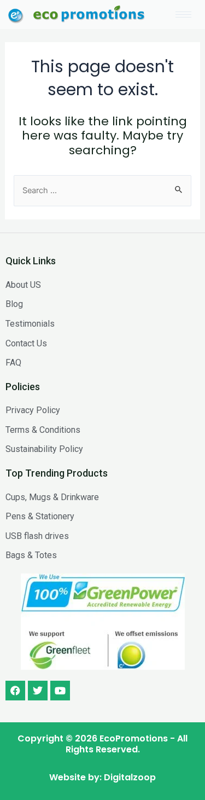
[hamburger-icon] (183, 14)
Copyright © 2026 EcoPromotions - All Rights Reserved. (102, 744)
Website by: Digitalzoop (102, 777)
